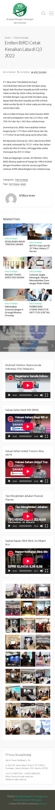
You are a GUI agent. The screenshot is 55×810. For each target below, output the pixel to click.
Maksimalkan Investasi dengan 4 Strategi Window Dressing (14, 311)
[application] (27, 385)
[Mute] (41, 395)
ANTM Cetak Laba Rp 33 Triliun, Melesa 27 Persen (39, 248)
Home (8, 37)
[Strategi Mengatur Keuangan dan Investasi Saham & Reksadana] (20, 9)
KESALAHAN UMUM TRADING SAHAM (15, 243)
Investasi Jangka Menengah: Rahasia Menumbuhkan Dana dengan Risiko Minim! (39, 279)
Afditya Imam (40, 72)
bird (11, 184)
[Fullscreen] (46, 395)
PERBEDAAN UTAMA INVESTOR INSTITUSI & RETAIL (39, 309)
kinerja (16, 184)
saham (23, 184)
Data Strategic (21, 37)
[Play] (9, 395)
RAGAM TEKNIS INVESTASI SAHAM (14, 276)
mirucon (43, 803)
